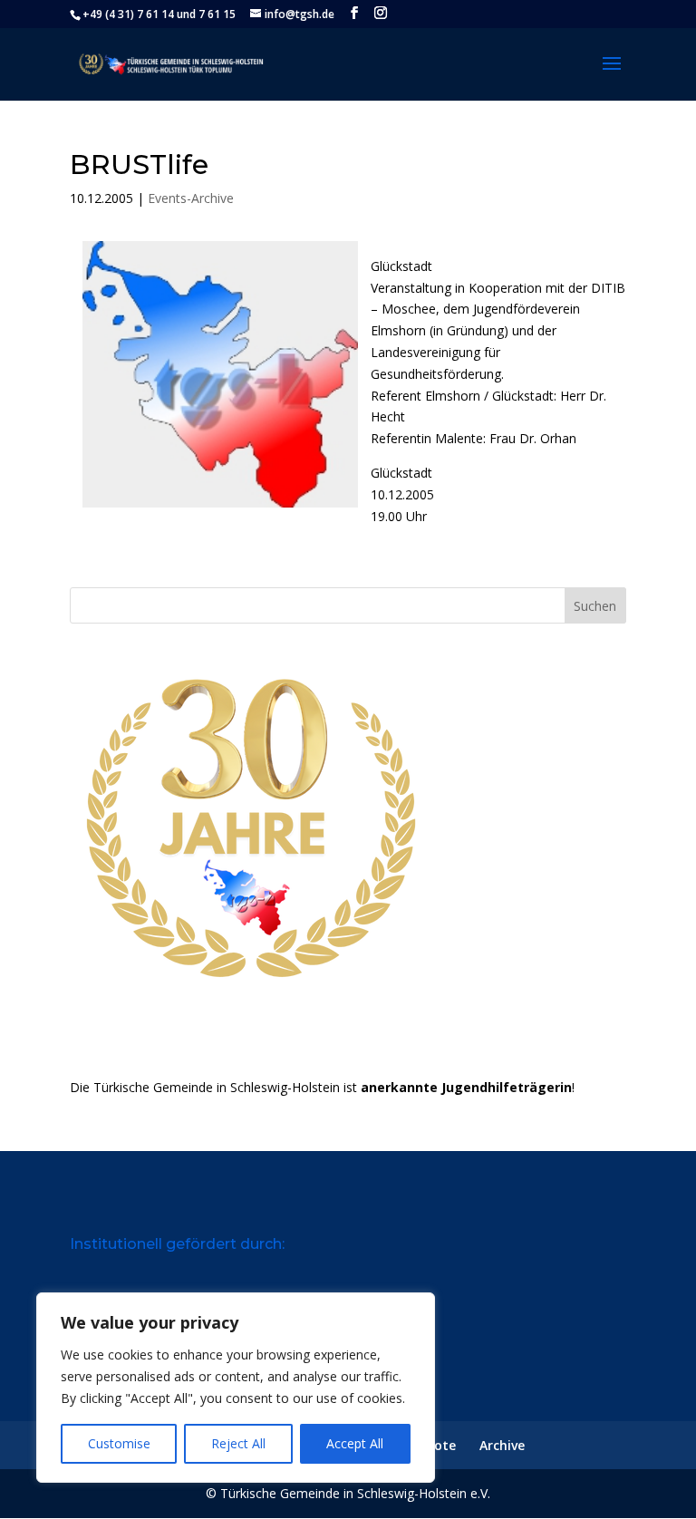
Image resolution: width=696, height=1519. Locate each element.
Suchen (595, 605)
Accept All (354, 1443)
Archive (502, 1445)
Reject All (238, 1443)
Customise (119, 1443)
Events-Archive (191, 198)
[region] (235, 1387)
